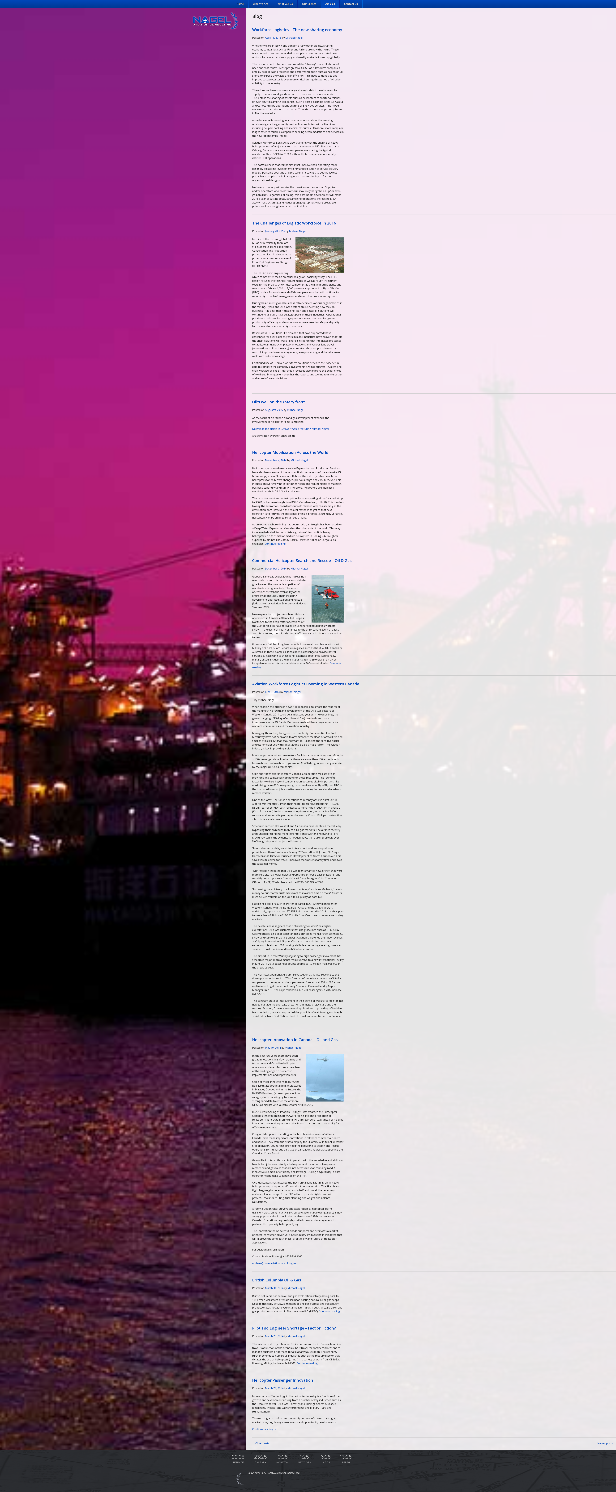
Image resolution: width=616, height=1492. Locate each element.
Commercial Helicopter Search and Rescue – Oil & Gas (302, 560)
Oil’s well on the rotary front (278, 401)
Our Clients (309, 4)
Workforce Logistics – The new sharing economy (297, 29)
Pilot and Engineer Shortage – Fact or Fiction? (294, 1328)
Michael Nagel (294, 37)
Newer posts (606, 1443)
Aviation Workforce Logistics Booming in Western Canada (305, 683)
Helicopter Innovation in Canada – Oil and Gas (295, 1039)
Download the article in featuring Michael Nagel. (290, 429)
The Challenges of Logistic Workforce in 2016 (294, 223)
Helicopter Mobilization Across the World (290, 452)
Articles (330, 4)
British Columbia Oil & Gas (276, 1280)
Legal (297, 1472)
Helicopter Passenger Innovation (282, 1380)
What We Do (285, 4)
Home (240, 4)
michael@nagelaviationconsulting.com (275, 1263)
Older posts (260, 1443)
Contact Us (351, 4)
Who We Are (260, 4)
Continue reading (277, 543)
